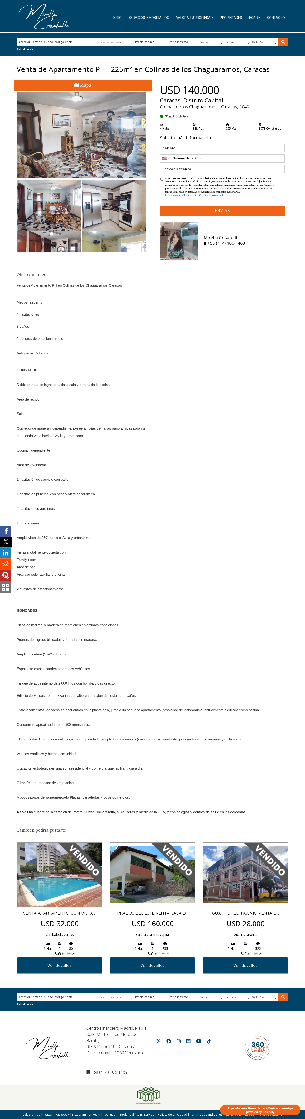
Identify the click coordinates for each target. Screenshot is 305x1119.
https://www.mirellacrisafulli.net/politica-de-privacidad (194, 195)
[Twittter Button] (158, 1042)
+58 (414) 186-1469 (109, 1072)
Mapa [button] (85, 85)
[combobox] (165, 158)
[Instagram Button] (179, 1042)
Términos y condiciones (206, 1115)
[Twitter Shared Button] (6, 542)
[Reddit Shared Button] (5, 564)
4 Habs (164, 129)
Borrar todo (25, 48)
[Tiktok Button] (209, 1042)
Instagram (79, 1115)
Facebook (62, 1115)
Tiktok (122, 1115)
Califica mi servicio (142, 1115)
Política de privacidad (172, 1115)
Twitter (48, 1115)
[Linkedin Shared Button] (5, 553)
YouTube (109, 1115)
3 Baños (198, 129)
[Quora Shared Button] (5, 575)
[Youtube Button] (199, 1042)
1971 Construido (270, 129)
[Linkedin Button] (188, 1042)
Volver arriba (31, 1115)
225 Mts (232, 129)
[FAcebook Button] (168, 1042)
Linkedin (94, 1115)
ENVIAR (222, 210)
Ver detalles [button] (59, 965)
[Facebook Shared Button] (5, 531)
